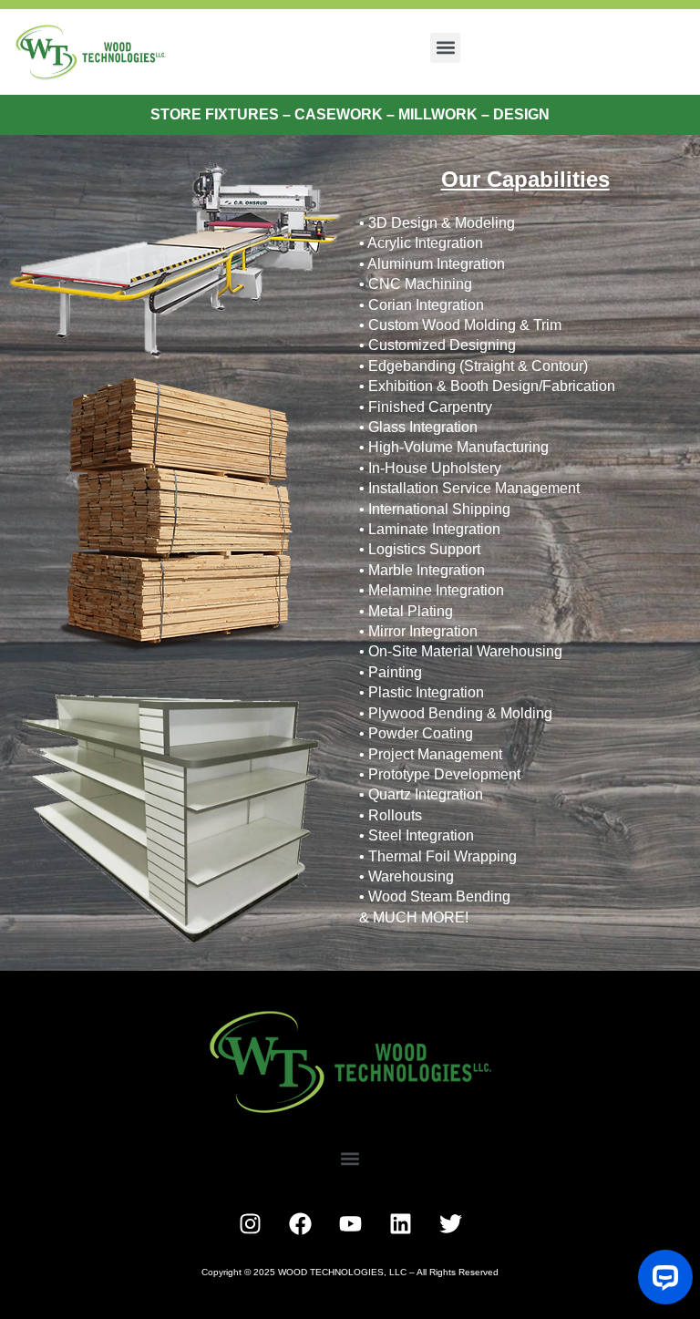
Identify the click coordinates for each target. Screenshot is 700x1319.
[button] (445, 48)
